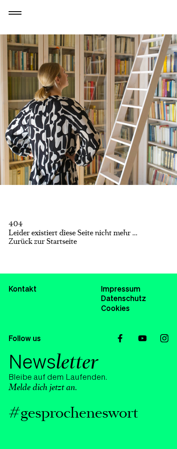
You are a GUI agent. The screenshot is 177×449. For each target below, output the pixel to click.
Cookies (115, 308)
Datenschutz (123, 298)
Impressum (120, 288)
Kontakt (23, 288)
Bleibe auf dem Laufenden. (58, 371)
